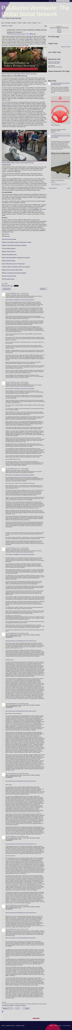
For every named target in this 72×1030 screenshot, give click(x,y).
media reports (29, 39)
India (4, 221)
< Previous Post (6, 289)
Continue (53, 132)
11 (24, 1008)
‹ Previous (5, 1008)
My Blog (10, 25)
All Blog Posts (5, 25)
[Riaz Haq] (4, 32)
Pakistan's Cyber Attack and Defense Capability (14, 245)
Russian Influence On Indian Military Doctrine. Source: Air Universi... (19, 74)
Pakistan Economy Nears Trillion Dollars (12, 270)
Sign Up (50, 0)
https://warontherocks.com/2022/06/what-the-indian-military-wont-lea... (21, 640)
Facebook (11, 286)
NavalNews (36, 209)
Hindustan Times (35, 221)
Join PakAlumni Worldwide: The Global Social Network (14, 1005)
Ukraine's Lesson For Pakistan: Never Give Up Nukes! (16, 267)
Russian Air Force (8, 232)
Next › (27, 1008)
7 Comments (58, 185)
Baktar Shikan (18, 179)
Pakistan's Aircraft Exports (9, 251)
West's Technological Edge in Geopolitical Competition (16, 257)
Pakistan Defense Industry (8, 260)
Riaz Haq (14, 34)
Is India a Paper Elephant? (9, 248)
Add (46, 26)
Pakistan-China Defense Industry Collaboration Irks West (16, 242)
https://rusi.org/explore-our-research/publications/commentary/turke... (21, 938)
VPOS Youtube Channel (8, 279)
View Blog (33, 34)
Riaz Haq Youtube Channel (9, 276)
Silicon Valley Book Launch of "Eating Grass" (13, 264)
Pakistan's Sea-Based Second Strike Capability (14, 273)
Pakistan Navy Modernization (9, 254)
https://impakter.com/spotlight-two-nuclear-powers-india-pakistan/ (20, 299)
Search (70, 1)
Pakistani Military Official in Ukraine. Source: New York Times (18, 162)
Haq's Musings (5, 236)
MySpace (5, 286)
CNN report (17, 171)
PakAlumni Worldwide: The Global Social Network (35, 11)
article (37, 84)
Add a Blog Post (53, 188)
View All (68, 188)
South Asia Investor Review (9, 239)
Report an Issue (58, 1025)
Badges (51, 1025)
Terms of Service (67, 1025)
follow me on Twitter (65, 46)
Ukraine (5, 168)
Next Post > (43, 289)
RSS (2, 1011)
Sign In (54, 0)
